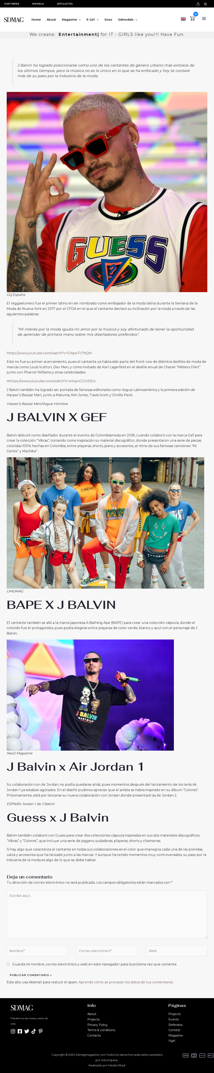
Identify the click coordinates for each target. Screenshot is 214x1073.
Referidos (175, 1025)
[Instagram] (12, 1031)
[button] (14, 4)
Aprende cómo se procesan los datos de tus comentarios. (126, 982)
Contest (174, 1030)
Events (173, 1019)
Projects (93, 1019)
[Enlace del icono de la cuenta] (198, 3)
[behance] (33, 1031)
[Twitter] (26, 1031)
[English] (183, 18)
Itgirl (171, 1041)
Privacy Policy (97, 1025)
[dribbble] (40, 1031)
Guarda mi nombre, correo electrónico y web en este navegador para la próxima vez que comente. (94, 964)
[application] (79, 20)
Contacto (94, 1035)
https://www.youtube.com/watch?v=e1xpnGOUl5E (51, 381)
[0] (192, 18)
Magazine (175, 1035)
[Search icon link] (205, 4)
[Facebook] (19, 1031)
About (91, 1014)
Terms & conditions (101, 1030)
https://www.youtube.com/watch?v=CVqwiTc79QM (49, 353)
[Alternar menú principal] (204, 18)
